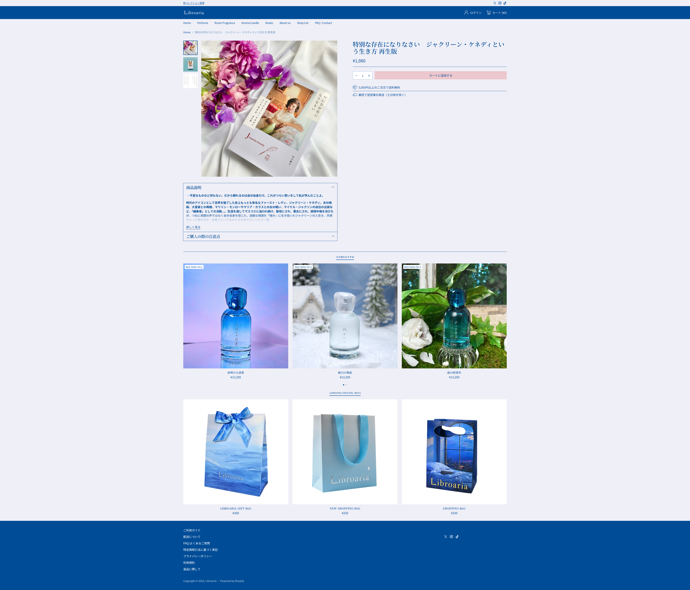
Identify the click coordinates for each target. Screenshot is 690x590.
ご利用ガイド (192, 530)
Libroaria (211, 581)
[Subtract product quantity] (356, 75)
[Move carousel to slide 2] (346, 384)
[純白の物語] (345, 315)
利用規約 (189, 562)
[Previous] (183, 321)
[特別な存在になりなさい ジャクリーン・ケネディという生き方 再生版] (269, 109)
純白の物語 (345, 372)
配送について (192, 536)
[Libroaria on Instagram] (500, 3)
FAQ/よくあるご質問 (196, 543)
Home (186, 32)
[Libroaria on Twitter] (495, 3)
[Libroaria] (194, 12)
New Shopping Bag (345, 508)
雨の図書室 (454, 372)
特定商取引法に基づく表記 (200, 549)
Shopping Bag (454, 508)
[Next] (507, 321)
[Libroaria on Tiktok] (505, 3)
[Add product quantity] (369, 75)
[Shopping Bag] (454, 451)
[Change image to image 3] (190, 81)
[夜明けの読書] (235, 315)
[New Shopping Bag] (345, 451)
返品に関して (192, 569)
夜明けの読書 (235, 372)
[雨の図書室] (454, 315)
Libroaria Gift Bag (235, 508)
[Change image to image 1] (190, 48)
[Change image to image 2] (190, 64)
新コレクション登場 (193, 3)
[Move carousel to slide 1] (343, 384)
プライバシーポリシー (197, 556)
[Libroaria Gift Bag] (235, 451)
